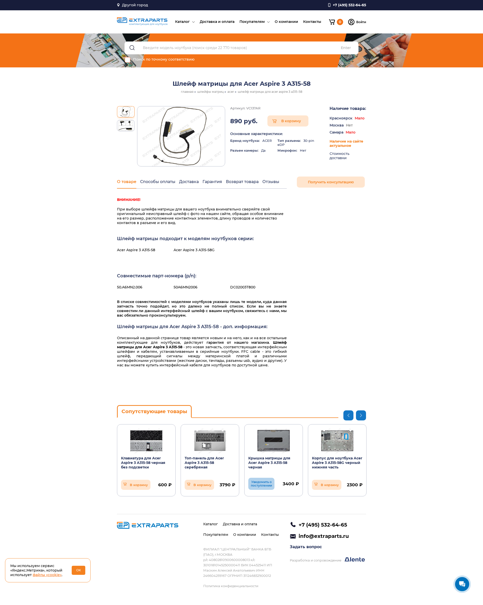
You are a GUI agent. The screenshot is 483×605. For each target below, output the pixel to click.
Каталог (182, 21)
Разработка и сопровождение (316, 560)
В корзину (291, 121)
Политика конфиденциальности (230, 586)
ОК (78, 570)
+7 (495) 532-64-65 (323, 525)
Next (361, 415)
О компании (286, 21)
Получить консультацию (331, 182)
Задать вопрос (306, 546)
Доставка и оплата (217, 21)
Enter (346, 48)
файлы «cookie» (47, 575)
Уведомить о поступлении (261, 483)
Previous (348, 415)
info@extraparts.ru (324, 536)
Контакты (312, 21)
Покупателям (252, 21)
